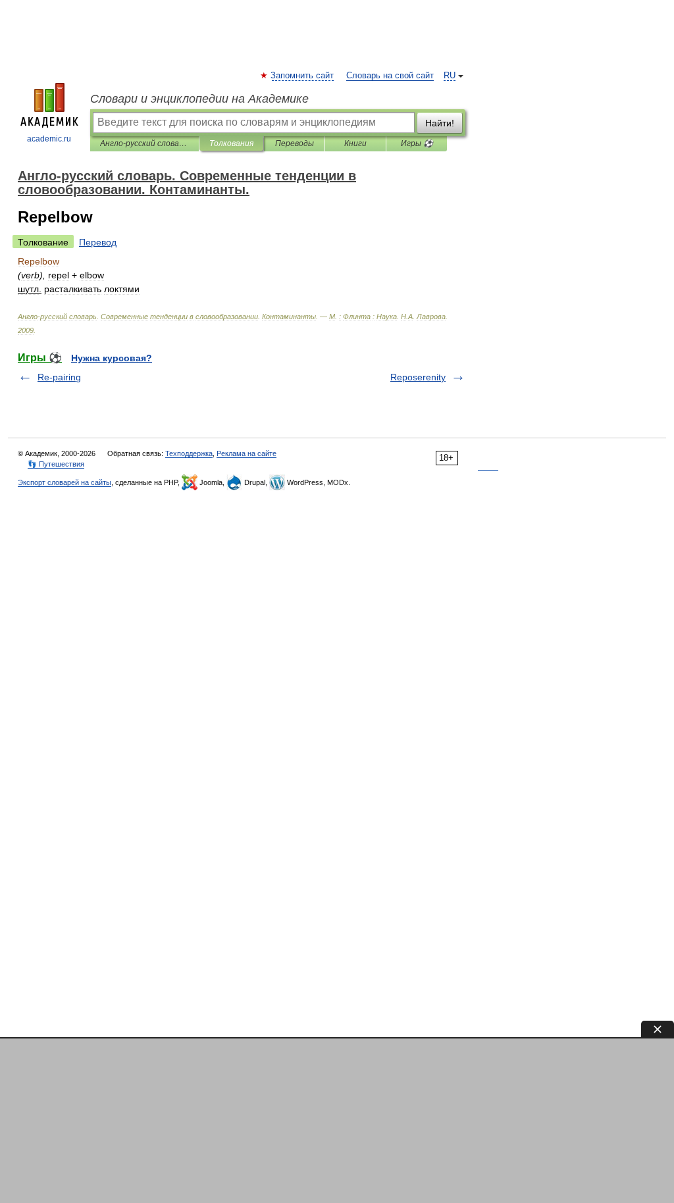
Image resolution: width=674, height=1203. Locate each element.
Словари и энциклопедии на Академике (199, 98)
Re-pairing (59, 377)
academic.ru (49, 138)
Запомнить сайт (303, 75)
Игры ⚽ (417, 143)
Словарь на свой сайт (390, 75)
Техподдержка (189, 453)
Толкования (231, 143)
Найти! (439, 123)
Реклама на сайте (246, 453)
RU (449, 75)
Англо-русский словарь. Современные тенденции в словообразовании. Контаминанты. (144, 143)
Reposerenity (418, 377)
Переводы (294, 143)
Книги (355, 143)
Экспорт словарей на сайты (64, 482)
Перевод (98, 242)
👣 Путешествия (56, 464)
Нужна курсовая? (111, 358)
